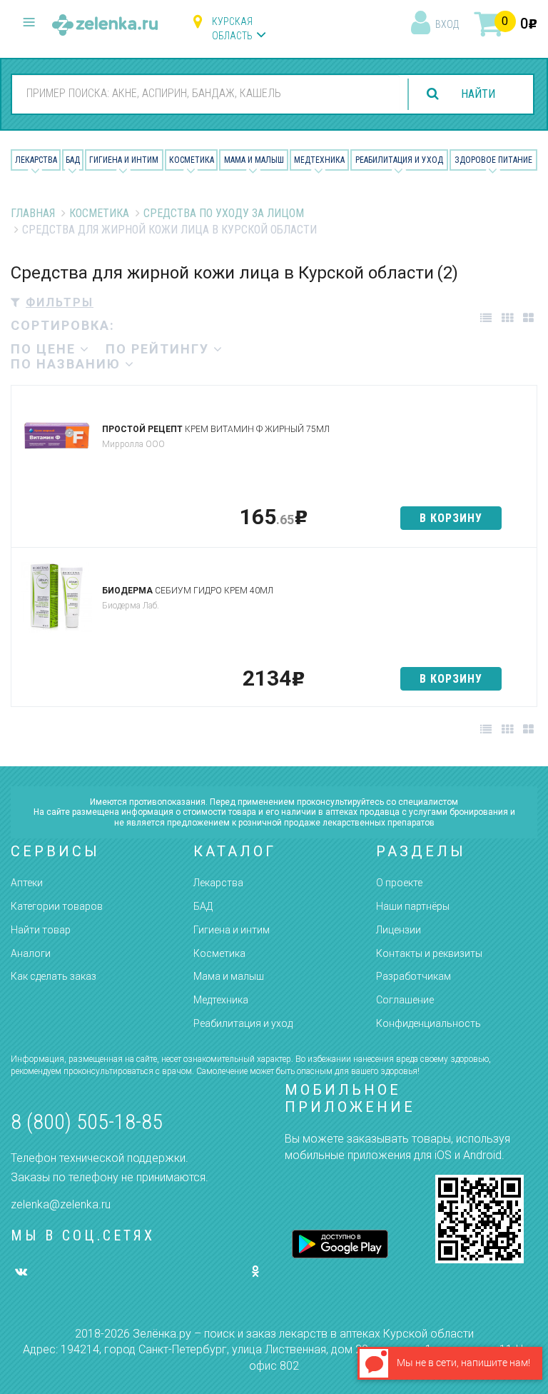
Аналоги (31, 953)
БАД (73, 160)
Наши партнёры (413, 906)
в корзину (451, 518)
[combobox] (206, 93)
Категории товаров (57, 906)
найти (478, 94)
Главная (33, 213)
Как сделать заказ (53, 976)
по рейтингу (159, 348)
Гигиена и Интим (123, 160)
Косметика (191, 160)
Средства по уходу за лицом (223, 213)
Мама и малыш (254, 160)
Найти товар (41, 930)
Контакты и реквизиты (429, 953)
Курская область (232, 28)
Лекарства (36, 160)
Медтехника (319, 160)
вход (447, 24)
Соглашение (405, 1000)
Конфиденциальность (428, 1023)
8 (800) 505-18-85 (87, 1121)
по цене (45, 348)
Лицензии (398, 930)
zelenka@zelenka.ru (61, 1204)
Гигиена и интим (231, 930)
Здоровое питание (493, 160)
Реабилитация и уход (399, 160)
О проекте (399, 882)
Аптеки (27, 882)
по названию (68, 363)
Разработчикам (413, 976)
